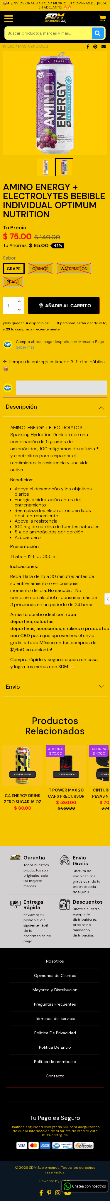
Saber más (25, 347)
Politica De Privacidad (55, 1032)
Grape (14, 268)
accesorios (48, 628)
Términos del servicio (55, 1018)
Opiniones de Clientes (55, 975)
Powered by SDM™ (55, 1181)
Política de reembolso (55, 1061)
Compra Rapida (22, 774)
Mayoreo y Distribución (55, 989)
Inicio (8, 46)
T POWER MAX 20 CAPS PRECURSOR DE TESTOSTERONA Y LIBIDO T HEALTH (66, 793)
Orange (40, 268)
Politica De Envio (55, 1047)
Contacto (55, 1076)
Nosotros (55, 961)
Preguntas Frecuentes (55, 1004)
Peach (13, 281)
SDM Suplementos (44, 1167)
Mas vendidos (33, 46)
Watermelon (73, 268)
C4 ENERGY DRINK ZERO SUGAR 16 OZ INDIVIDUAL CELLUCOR (22, 799)
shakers (72, 628)
